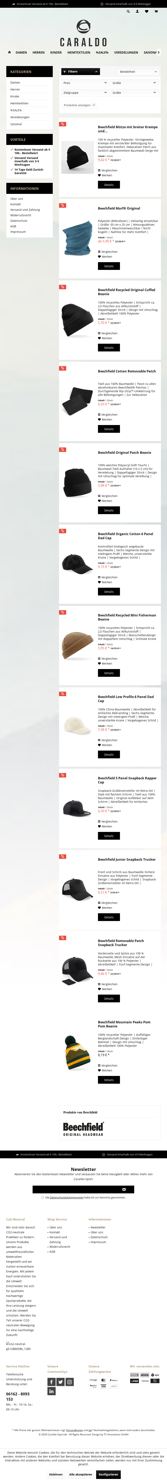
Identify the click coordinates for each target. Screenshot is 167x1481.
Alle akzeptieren (80, 1474)
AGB (13, 226)
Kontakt (15, 204)
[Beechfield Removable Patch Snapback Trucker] (77, 971)
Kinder (15, 96)
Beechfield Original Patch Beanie (124, 453)
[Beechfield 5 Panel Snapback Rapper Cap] (77, 808)
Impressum (18, 232)
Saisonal (16, 124)
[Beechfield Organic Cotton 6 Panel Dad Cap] (77, 564)
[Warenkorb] (156, 11)
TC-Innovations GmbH (116, 1434)
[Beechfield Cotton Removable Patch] (77, 401)
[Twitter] (60, 1382)
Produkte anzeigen (77, 105)
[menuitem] (156, 11)
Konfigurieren (108, 1474)
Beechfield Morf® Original (119, 208)
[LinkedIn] (51, 1391)
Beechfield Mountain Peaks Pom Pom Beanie (124, 1024)
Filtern (72, 71)
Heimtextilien (19, 103)
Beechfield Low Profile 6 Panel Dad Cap (126, 699)
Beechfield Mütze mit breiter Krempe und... (128, 129)
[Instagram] (70, 1382)
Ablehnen (56, 1474)
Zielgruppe (71, 93)
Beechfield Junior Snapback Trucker (127, 859)
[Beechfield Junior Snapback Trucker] (77, 889)
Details (109, 185)
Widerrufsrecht (20, 215)
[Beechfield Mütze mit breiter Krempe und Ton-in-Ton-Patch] (77, 157)
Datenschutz (18, 221)
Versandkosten (74, 1430)
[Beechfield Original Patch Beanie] (77, 482)
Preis (67, 83)
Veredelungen (20, 117)
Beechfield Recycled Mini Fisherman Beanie (127, 617)
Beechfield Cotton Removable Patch (127, 371)
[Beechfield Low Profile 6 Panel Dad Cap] (77, 727)
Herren (15, 89)
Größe (117, 83)
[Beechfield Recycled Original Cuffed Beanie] (77, 320)
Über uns (16, 199)
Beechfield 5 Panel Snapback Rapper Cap (127, 780)
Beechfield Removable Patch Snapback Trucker (121, 943)
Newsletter (98, 1227)
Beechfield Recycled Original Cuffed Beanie (126, 292)
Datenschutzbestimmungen (67, 1197)
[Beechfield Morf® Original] (77, 238)
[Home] (9, 52)
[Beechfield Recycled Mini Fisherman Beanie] (77, 645)
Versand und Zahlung (25, 210)
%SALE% (16, 110)
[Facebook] (51, 1382)
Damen (15, 82)
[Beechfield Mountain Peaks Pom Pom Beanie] (77, 1052)
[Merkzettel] (146, 11)
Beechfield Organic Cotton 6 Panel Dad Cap (125, 536)
